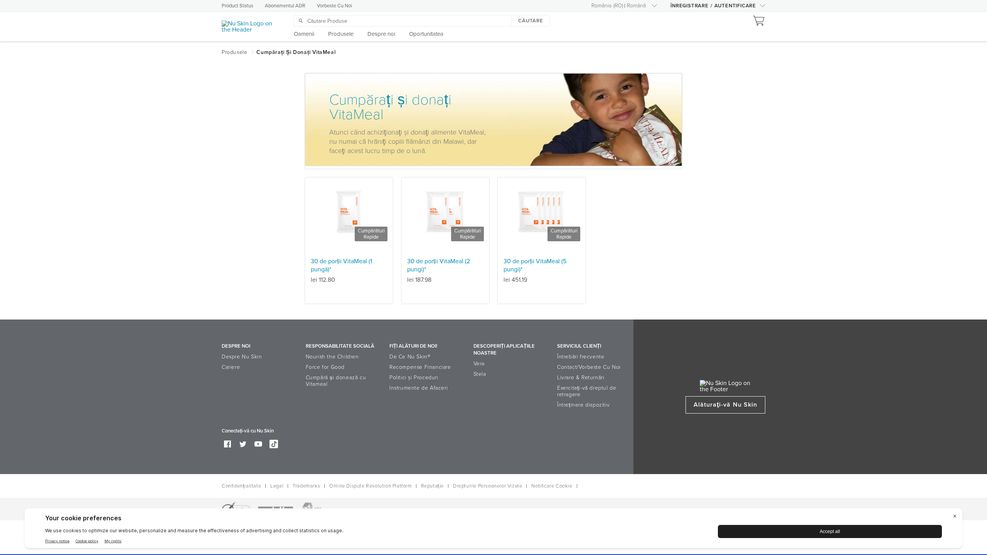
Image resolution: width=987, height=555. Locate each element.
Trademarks (306, 486)
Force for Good (325, 367)
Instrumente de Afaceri (418, 388)
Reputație (432, 486)
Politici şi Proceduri (413, 377)
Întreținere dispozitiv (583, 405)
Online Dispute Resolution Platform (370, 486)
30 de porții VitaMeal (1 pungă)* (341, 265)
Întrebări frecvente (580, 356)
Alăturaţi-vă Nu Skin (725, 405)
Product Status (237, 6)
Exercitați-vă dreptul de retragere (586, 391)
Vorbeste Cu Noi (334, 6)
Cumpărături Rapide (371, 234)
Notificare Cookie (551, 486)
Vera (479, 363)
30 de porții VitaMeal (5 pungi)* (535, 265)
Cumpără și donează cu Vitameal (336, 380)
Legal (276, 486)
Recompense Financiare (420, 367)
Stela (479, 374)
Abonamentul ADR (285, 6)
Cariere (231, 367)
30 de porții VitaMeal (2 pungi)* (438, 265)
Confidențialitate (241, 486)
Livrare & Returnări (580, 377)
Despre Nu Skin (242, 356)
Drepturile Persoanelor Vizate (487, 486)
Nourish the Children (332, 356)
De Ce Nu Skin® (409, 356)
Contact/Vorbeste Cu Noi (589, 367)
